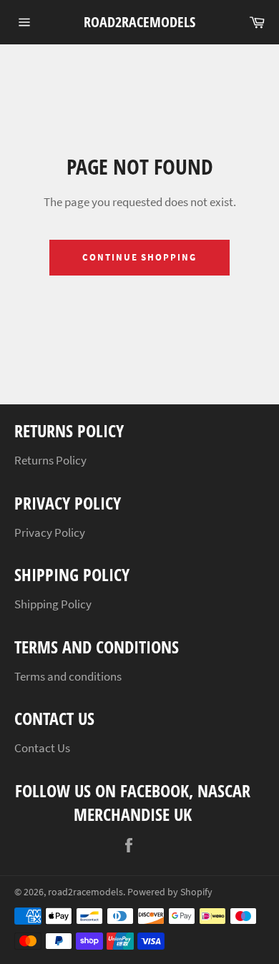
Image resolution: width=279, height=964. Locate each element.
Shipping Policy (53, 604)
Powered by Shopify (169, 892)
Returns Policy (50, 460)
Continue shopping (139, 257)
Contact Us (42, 748)
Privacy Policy (49, 532)
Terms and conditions (68, 676)
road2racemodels (139, 21)
